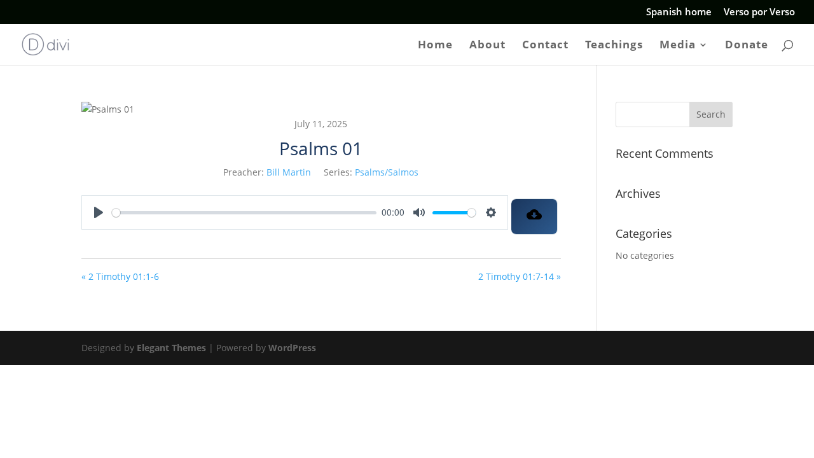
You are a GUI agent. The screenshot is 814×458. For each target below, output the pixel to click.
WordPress (292, 348)
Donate (746, 46)
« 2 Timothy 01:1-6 (120, 276)
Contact (545, 46)
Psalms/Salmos (386, 172)
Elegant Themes (171, 348)
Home (435, 46)
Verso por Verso (759, 12)
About (487, 46)
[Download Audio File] (534, 216)
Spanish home (679, 12)
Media (677, 46)
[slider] (244, 213)
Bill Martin (288, 172)
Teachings (614, 46)
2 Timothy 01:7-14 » (519, 276)
